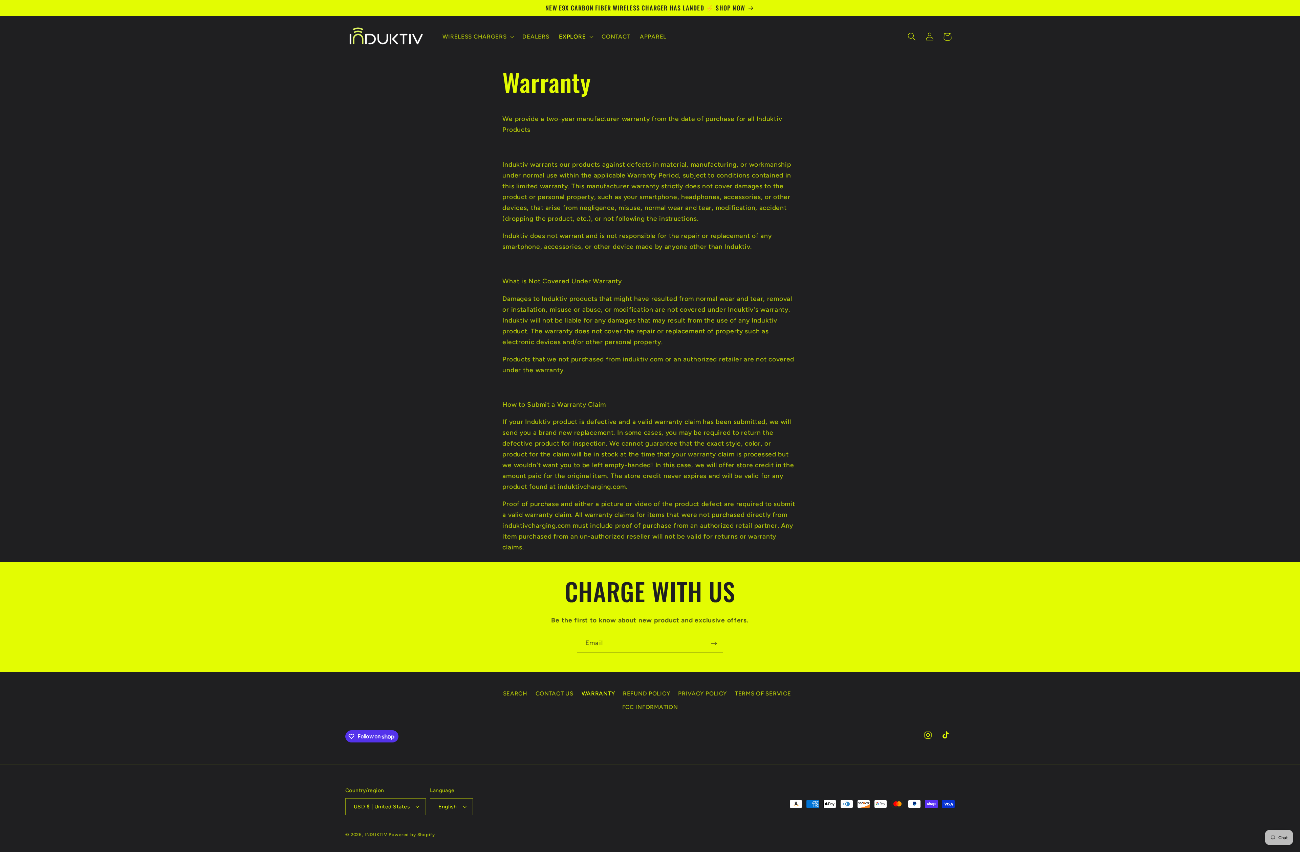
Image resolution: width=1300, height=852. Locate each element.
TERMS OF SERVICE (763, 693)
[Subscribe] (714, 643)
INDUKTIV (376, 834)
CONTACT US (554, 693)
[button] (478, 36)
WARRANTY (598, 693)
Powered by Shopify (412, 834)
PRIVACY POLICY (702, 693)
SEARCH (515, 693)
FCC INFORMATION (650, 707)
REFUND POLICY (646, 693)
